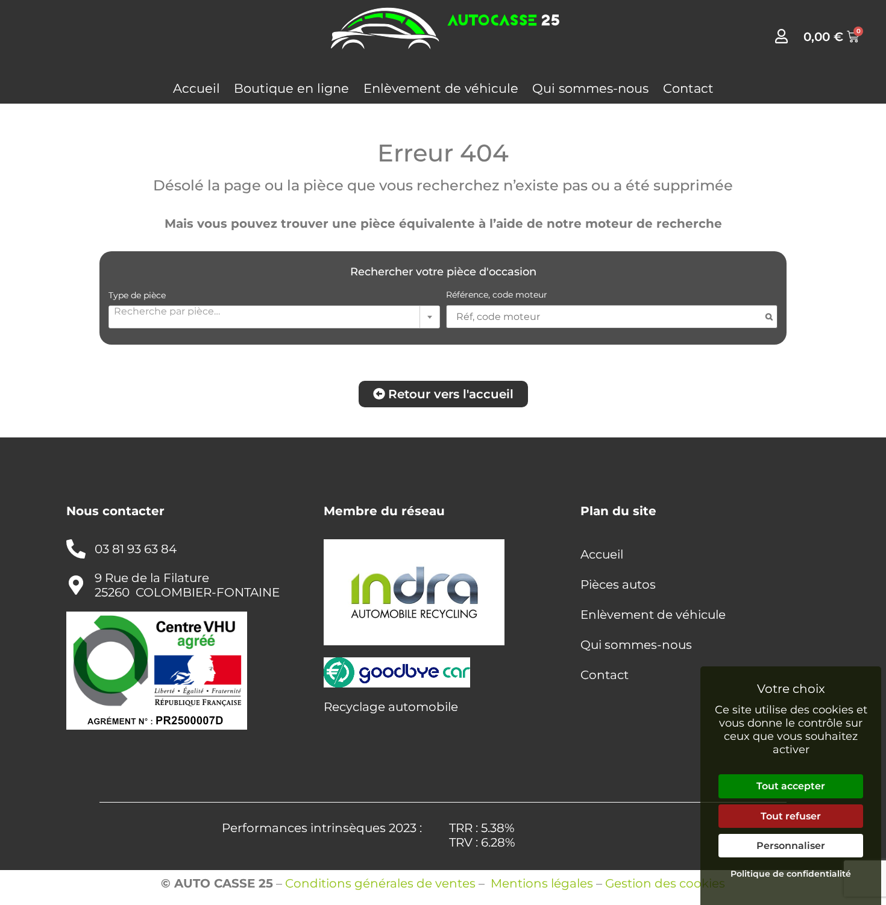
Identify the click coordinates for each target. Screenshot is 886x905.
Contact (688, 88)
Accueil (196, 88)
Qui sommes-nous (590, 88)
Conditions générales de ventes (380, 883)
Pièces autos (618, 584)
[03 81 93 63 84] (76, 549)
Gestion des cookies (665, 883)
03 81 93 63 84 (136, 549)
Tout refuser (791, 816)
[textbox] (274, 311)
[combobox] (274, 316)
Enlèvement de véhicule (440, 88)
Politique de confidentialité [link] (790, 873)
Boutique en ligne (291, 88)
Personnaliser (790, 845)
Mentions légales (542, 883)
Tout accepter (790, 786)
